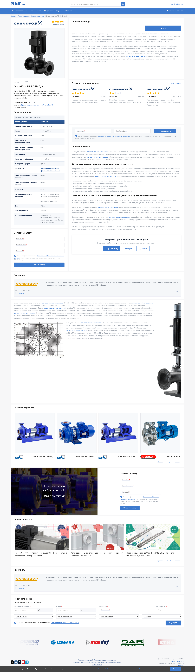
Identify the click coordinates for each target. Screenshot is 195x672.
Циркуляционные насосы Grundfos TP (37, 105)
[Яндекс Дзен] (12, 663)
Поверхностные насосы (50, 168)
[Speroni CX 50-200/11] (160, 433)
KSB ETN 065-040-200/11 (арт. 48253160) (126, 457)
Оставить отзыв (58, 24)
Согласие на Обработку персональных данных (114, 136)
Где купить (143, 249)
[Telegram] (27, 663)
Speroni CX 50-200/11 (172, 457)
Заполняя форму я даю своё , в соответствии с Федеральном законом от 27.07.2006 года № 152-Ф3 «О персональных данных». (39, 258)
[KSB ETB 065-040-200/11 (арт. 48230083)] (76, 433)
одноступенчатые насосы (97, 152)
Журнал (59, 11)
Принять (175, 669)
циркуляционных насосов (137, 56)
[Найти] (123, 4)
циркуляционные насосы (54, 308)
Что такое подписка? (85, 660)
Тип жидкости (161, 607)
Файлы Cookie (97, 665)
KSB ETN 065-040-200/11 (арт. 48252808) (43, 457)
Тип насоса (103, 607)
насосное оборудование (142, 303)
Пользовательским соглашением (65, 623)
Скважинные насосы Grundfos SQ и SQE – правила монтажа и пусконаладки (150, 554)
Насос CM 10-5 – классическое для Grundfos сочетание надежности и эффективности (41, 554)
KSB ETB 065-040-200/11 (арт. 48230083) (85, 457)
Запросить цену (112, 249)
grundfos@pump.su (177, 4)
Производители (19, 11)
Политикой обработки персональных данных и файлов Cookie (119, 669)
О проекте (76, 662)
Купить (163, 28)
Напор (58, 607)
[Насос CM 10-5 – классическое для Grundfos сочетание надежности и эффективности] (42, 537)
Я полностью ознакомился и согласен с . (48, 623)
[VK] (16, 663)
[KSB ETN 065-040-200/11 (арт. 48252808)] (34, 433)
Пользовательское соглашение (105, 660)
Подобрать (128, 249)
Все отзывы (176, 83)
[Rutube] (19, 663)
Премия (68, 11)
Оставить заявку (129, 508)
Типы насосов (35, 11)
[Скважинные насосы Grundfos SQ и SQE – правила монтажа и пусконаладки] (153, 537)
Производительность (21, 607)
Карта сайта (85, 662)
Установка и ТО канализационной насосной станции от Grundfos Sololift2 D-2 (97, 554)
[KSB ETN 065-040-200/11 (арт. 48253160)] (118, 433)
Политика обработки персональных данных (106, 662)
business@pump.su (177, 661)
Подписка (48, 11)
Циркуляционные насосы (50, 171)
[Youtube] (23, 663)
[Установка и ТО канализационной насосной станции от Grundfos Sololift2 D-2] (97, 537)
